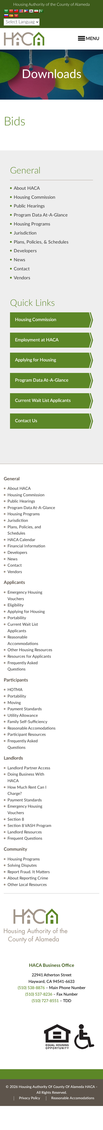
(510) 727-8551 (45, 1001)
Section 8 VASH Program (29, 826)
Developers (25, 251)
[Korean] (31, 11)
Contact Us (26, 421)
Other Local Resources (27, 885)
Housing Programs (32, 224)
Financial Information (26, 546)
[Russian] (6, 16)
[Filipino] (26, 11)
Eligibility (16, 605)
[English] (21, 11)
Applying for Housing (35, 360)
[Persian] (36, 11)
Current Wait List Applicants (43, 400)
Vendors (22, 278)
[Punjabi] (41, 11)
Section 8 (16, 819)
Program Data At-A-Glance (41, 215)
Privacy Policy (29, 1098)
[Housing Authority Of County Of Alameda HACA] (24, 38)
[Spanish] (11, 16)
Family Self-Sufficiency (27, 722)
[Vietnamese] (16, 16)
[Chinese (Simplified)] (11, 11)
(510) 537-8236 (38, 994)
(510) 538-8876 (31, 988)
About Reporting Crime (28, 878)
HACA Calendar (21, 540)
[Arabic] (6, 11)
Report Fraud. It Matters (29, 872)
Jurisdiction (25, 233)
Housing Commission (34, 197)
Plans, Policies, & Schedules (41, 242)
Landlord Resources (25, 832)
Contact (22, 269)
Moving (14, 703)
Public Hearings (29, 206)
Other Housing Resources (30, 650)
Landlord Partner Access (29, 768)
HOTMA (15, 690)
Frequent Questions (25, 838)
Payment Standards (25, 709)
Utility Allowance (23, 716)
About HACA (27, 188)
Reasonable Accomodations (32, 728)
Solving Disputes (22, 865)
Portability (17, 618)
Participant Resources (27, 735)
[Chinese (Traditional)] (16, 11)
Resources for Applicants (29, 656)
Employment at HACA (36, 340)
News (19, 260)
